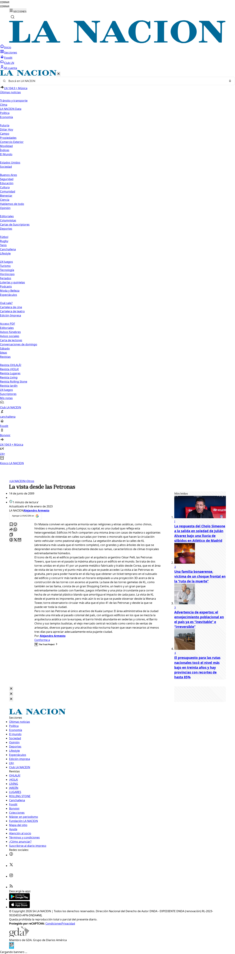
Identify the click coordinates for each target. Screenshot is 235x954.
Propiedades (8, 138)
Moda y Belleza (9, 291)
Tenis (3, 245)
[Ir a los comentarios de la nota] (15, 524)
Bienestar (6, 195)
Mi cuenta (10, 68)
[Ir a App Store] (19, 907)
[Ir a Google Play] (19, 899)
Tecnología (7, 270)
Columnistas (8, 220)
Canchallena (8, 249)
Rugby (4, 241)
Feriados (5, 278)
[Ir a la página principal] (117, 42)
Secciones (10, 52)
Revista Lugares (10, 373)
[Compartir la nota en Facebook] (11, 540)
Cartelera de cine (11, 307)
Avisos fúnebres (10, 332)
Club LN (9, 63)
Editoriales (7, 216)
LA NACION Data (10, 109)
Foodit (8, 58)
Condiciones (53, 923)
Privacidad (68, 923)
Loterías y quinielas (12, 282)
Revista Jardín (9, 386)
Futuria (4, 125)
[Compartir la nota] (11, 529)
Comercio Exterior (12, 142)
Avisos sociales (9, 336)
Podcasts (6, 286)
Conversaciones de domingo (18, 344)
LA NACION (17, 481)
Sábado (5, 348)
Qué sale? (6, 303)
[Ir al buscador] (12, 16)
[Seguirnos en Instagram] (11, 876)
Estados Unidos (10, 162)
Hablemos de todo (12, 204)
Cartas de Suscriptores (15, 224)
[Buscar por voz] (230, 80)
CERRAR (4, 2)
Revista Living (9, 377)
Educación (6, 183)
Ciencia (4, 200)
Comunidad (7, 191)
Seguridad (6, 179)
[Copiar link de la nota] (11, 535)
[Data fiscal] (11, 948)
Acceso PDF (7, 324)
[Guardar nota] (11, 524)
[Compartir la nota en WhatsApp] (15, 529)
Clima (3, 105)
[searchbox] (116, 81)
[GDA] (19, 936)
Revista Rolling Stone (13, 381)
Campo (4, 133)
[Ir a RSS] (11, 887)
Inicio (7, 47)
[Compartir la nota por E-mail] (19, 540)
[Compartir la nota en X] (15, 540)
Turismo (5, 266)
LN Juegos (6, 262)
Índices (4, 150)
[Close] (11, 688)
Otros (29, 481)
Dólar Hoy (6, 129)
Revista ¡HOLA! (9, 369)
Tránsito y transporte (14, 100)
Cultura (5, 187)
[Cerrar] (58, 74)
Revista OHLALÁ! (10, 365)
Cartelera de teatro (12, 311)
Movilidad (6, 146)
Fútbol (4, 237)
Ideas (3, 353)
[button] (117, 267)
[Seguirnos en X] (11, 866)
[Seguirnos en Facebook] (11, 855)
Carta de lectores (11, 340)
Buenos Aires (8, 175)
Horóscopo (7, 274)
